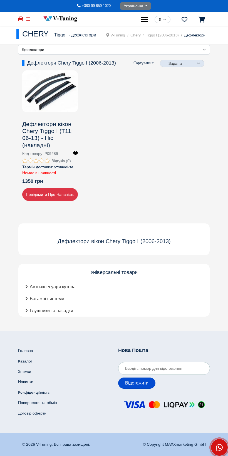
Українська (134, 6)
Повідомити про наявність (50, 194)
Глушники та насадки (51, 310)
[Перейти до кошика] (201, 19)
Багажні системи (47, 298)
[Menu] (145, 19)
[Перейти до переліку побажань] (184, 19)
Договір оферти (32, 413)
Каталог (25, 361)
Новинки (25, 381)
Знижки (24, 371)
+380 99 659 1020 (96, 6)
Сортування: (143, 63)
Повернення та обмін (37, 402)
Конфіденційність (33, 392)
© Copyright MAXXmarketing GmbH (174, 444)
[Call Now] (219, 447)
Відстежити (136, 383)
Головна (25, 350)
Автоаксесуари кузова (53, 286)
